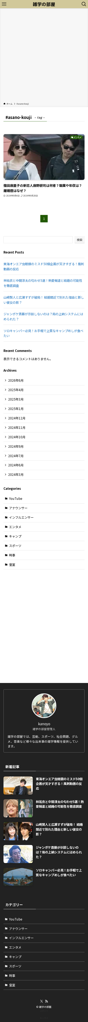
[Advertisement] (44, 56)
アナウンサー (18, 508)
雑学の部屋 (44, 4)
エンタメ (15, 526)
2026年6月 (16, 380)
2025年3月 (16, 399)
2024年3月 (16, 474)
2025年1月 (16, 408)
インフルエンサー (21, 517)
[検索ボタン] (84, 4)
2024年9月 (16, 446)
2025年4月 (16, 389)
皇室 (12, 564)
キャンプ (15, 536)
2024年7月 (16, 455)
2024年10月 (16, 437)
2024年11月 (16, 427)
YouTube (15, 498)
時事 (12, 555)
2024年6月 (16, 465)
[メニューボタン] (4, 4)
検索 (79, 240)
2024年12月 (16, 418)
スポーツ (15, 545)
